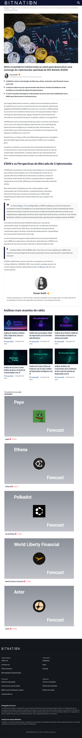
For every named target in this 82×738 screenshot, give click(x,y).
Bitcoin (42, 267)
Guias (44, 665)
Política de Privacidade (49, 686)
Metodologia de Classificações (11, 673)
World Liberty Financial (14, 581)
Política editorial (7, 669)
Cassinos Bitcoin (7, 694)
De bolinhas (9, 534)
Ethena (8, 486)
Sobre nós (5, 660)
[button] (78, 3)
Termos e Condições (49, 682)
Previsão (45, 669)
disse (20, 206)
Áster (7, 629)
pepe (7, 439)
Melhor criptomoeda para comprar (13, 690)
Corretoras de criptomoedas (11, 686)
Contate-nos (6, 665)
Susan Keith (39, 293)
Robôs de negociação (8, 682)
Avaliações (46, 660)
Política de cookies (48, 690)
